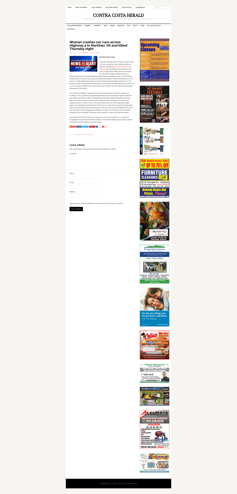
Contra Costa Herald (118, 15)
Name (72, 173)
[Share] (96, 127)
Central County (82, 134)
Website (72, 192)
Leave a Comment (95, 52)
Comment (73, 154)
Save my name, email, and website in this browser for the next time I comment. (96, 203)
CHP (88, 134)
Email (72, 182)
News (91, 134)
